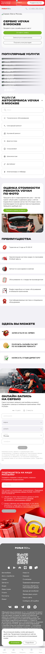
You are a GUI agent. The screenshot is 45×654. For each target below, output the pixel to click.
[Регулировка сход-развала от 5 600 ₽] (22, 82)
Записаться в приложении (22, 37)
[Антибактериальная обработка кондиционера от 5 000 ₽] (22, 79)
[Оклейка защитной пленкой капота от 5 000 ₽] (22, 85)
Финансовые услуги (30, 594)
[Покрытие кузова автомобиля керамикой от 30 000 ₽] (22, 75)
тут (3, 460)
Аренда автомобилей (30, 591)
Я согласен (15, 642)
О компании (27, 579)
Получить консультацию (23, 42)
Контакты (5, 596)
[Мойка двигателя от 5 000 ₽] (22, 69)
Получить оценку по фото (15, 210)
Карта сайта (27, 597)
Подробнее (29, 642)
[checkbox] (22, 498)
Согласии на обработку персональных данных (22, 506)
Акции (4, 586)
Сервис (4, 579)
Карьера (26, 576)
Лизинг (4, 599)
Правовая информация (31, 582)
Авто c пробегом (8, 576)
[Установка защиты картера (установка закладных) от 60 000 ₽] (22, 65)
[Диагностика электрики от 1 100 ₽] (22, 62)
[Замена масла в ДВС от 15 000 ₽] (22, 59)
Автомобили (6, 572)
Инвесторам (6, 589)
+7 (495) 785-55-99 (36, 8)
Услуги (4, 592)
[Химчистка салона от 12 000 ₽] (22, 72)
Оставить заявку (22, 32)
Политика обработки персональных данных (31, 586)
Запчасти (5, 582)
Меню (40, 652)
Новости (26, 572)
